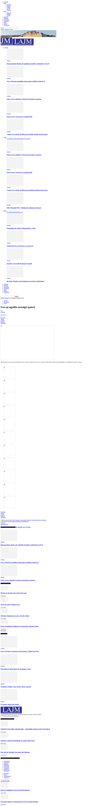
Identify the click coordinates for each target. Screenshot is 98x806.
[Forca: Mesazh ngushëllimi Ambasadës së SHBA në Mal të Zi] (15, 77)
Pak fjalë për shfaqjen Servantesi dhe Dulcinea (15, 752)
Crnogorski (6, 25)
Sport (5, 22)
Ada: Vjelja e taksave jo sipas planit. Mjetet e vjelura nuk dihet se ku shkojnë (27, 520)
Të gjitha (9, 138)
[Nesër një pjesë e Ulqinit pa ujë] (4, 601)
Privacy (5, 774)
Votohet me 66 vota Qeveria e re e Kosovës (20, 246)
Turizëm (9, 10)
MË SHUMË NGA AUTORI (22, 527)
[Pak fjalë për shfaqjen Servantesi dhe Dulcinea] (4, 749)
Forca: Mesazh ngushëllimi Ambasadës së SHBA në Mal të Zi (26, 81)
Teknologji (6, 21)
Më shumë (3, 630)
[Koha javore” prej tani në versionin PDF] (15, 112)
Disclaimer (6, 773)
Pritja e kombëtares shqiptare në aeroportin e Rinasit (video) (20, 626)
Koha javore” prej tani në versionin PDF (19, 117)
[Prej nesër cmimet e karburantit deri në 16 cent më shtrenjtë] (4, 798)
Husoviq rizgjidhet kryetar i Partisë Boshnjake (15, 790)
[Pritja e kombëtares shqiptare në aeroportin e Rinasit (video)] (4, 623)
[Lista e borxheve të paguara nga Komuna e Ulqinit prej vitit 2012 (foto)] (9, 647)
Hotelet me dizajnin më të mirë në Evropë (13, 593)
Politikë (8, 7)
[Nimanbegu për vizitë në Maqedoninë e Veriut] (15, 224)
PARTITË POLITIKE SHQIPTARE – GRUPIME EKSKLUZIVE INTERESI (25, 729)
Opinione (6, 18)
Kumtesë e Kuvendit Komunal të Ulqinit (19, 263)
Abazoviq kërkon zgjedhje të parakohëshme (18, 521)
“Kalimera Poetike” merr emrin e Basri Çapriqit (16, 686)
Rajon (5, 11)
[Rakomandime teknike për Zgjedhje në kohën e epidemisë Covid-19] (15, 59)
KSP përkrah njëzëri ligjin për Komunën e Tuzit (16, 669)
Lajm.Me (6, 2)
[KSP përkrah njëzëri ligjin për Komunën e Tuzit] (9, 664)
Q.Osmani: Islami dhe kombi (10, 704)
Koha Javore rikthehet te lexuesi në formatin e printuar (24, 99)
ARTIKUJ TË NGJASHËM (8, 527)
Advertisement (7, 776)
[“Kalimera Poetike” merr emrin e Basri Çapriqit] (9, 682)
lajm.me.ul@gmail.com (12, 716)
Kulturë (8, 6)
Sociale (8, 8)
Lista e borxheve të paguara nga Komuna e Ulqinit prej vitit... (20, 651)
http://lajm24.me (4, 524)
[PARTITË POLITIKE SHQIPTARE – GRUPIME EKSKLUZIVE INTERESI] (4, 726)
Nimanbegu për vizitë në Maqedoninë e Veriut (21, 228)
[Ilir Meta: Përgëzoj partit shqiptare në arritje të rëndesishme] (15, 277)
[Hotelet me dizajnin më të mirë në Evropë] (4, 590)
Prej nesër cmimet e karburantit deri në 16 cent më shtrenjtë (19, 801)
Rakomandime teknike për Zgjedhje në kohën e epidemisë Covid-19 (28, 64)
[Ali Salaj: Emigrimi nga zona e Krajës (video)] (4, 613)
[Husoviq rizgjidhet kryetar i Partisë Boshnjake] (4, 787)
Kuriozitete (6, 19)
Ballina (2, 298)
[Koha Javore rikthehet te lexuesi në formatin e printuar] (15, 94)
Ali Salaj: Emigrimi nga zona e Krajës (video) (15, 616)
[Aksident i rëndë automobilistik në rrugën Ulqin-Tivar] (4, 737)
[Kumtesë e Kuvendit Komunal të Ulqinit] (15, 259)
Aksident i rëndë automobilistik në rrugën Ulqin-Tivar (18, 740)
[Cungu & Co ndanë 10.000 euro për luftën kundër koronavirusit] (15, 130)
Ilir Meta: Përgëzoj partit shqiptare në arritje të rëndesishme (25, 281)
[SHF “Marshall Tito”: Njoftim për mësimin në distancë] (15, 203)
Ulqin (5, 3)
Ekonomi (9, 4)
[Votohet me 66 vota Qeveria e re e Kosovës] (15, 241)
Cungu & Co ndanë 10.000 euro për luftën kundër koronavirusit (27, 134)
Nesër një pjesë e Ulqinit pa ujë (10, 604)
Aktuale (9, 60)
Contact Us (6, 777)
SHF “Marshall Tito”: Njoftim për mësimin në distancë (24, 208)
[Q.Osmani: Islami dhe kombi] (9, 700)
